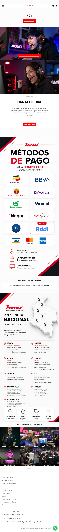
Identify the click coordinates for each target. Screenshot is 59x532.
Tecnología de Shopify (45, 528)
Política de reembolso (9, 502)
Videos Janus (6, 493)
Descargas (5, 505)
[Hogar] (29, 6)
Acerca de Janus (7, 490)
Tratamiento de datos (9, 483)
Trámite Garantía (7, 477)
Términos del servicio (9, 499)
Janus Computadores (32, 528)
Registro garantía (7, 480)
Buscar (4, 496)
